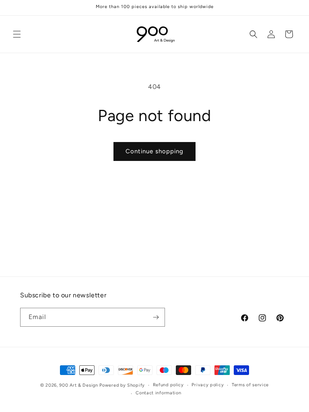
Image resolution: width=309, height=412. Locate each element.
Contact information (158, 393)
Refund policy (168, 384)
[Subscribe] (156, 317)
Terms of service (250, 384)
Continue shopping (154, 151)
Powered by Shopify (122, 385)
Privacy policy (208, 384)
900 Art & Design (78, 385)
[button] (17, 34)
